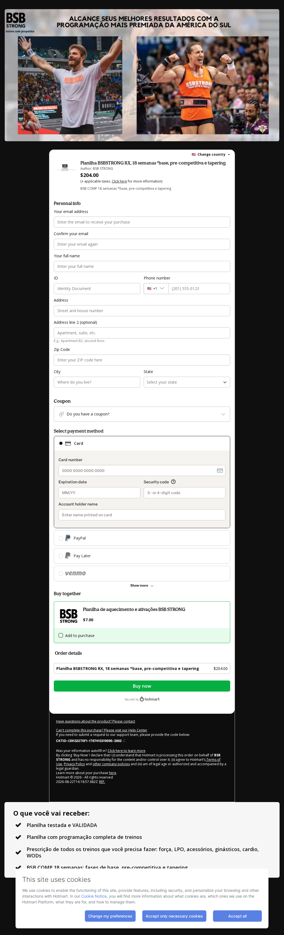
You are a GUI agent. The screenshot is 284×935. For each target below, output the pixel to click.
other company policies (111, 764)
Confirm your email (71, 233)
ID (56, 278)
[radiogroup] (142, 508)
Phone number (157, 278)
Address (61, 300)
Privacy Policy (74, 764)
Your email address (71, 211)
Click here (119, 181)
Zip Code (62, 349)
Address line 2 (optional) (75, 322)
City (57, 371)
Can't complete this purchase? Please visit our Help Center (101, 730)
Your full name (67, 255)
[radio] (61, 443)
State (148, 371)
